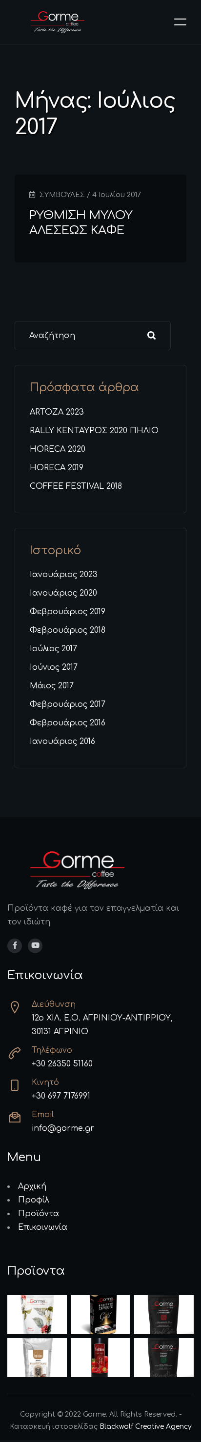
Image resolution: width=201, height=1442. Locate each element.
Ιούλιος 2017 (53, 648)
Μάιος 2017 (52, 685)
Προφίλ (33, 1200)
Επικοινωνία (42, 1227)
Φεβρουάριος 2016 (67, 723)
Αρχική (32, 1186)
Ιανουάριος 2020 (63, 593)
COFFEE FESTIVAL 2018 (76, 486)
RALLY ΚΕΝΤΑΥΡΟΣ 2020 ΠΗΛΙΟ (94, 430)
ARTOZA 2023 (57, 412)
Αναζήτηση (151, 335)
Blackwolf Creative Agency (146, 1426)
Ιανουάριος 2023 (64, 574)
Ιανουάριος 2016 (62, 741)
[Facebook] (14, 946)
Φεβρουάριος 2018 (67, 630)
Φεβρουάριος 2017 (67, 704)
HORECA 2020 (57, 449)
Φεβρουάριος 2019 (67, 611)
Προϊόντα (38, 1213)
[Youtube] (35, 946)
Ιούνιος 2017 (54, 667)
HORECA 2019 (56, 467)
